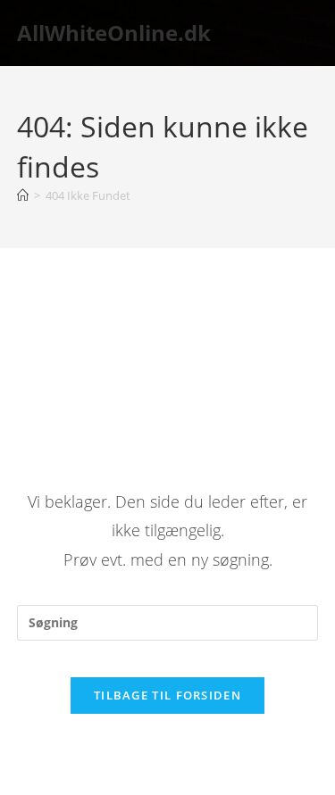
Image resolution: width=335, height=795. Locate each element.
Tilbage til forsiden (167, 695)
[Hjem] (23, 195)
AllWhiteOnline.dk (114, 32)
